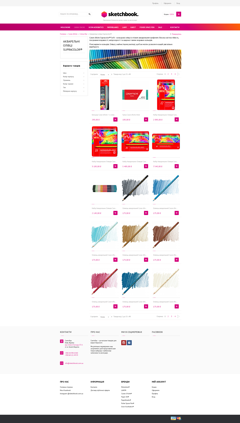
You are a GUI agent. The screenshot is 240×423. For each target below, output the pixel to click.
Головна (63, 34)
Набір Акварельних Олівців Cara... (165, 115)
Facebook (129, 342)
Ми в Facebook (65, 390)
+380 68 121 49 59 (71, 355)
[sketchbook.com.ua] (120, 12)
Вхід (178, 3)
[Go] (89, 14)
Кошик (166, 14)
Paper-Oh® (125, 397)
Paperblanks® (126, 400)
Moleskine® (125, 387)
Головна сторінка (66, 387)
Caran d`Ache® (126, 394)
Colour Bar (83, 34)
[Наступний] (178, 74)
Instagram (123, 342)
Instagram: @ (64, 394)
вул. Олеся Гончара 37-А (74, 345)
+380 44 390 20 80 (71, 353)
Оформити (167, 3)
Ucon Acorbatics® (127, 407)
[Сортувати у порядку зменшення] (111, 74)
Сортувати (94, 74)
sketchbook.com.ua (76, 394)
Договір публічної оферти (100, 390)
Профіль (155, 3)
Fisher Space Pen (127, 403)
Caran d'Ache (72, 34)
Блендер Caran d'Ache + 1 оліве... (104, 115)
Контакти (94, 387)
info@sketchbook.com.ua (74, 363)
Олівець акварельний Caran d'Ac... (134, 208)
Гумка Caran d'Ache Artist (131, 115)
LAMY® (123, 390)
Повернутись (176, 34)
